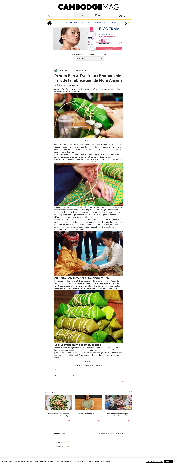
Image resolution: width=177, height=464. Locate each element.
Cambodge (78, 365)
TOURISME (97, 22)
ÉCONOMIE (75, 22)
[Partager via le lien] (69, 376)
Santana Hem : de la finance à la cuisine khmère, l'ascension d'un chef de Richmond (87, 414)
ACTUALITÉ (63, 22)
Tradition (99, 365)
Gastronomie (89, 365)
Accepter (168, 461)
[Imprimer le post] (73, 376)
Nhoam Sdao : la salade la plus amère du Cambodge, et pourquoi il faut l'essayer (58, 414)
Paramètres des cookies (155, 461)
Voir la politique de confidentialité (100, 461)
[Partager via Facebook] (55, 376)
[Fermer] (175, 461)
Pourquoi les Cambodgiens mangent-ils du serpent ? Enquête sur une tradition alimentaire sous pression (118, 414)
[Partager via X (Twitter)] (60, 376)
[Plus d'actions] (121, 70)
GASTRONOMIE (110, 22)
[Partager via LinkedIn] (64, 376)
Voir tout (129, 392)
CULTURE (86, 22)
